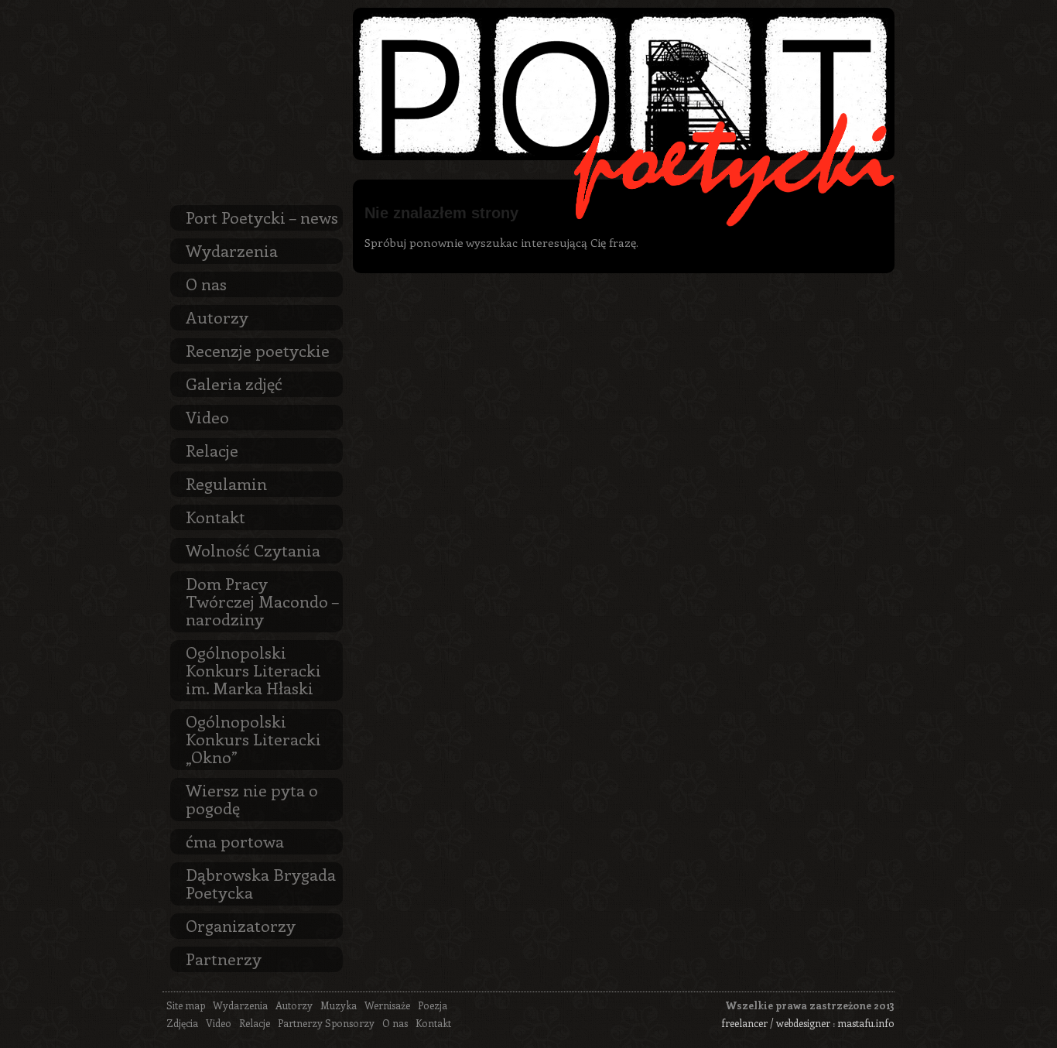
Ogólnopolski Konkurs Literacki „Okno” (253, 738)
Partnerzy (224, 958)
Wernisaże (387, 1005)
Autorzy (217, 316)
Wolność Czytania (253, 549)
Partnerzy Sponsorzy (326, 1022)
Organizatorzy (241, 925)
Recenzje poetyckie (258, 350)
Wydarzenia (232, 250)
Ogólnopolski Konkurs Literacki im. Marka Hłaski (253, 669)
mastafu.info (866, 1022)
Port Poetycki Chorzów (624, 84)
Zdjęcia (182, 1022)
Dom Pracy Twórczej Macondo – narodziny (262, 600)
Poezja (432, 1005)
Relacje (212, 450)
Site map (185, 1005)
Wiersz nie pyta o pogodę (252, 798)
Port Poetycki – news (262, 217)
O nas (206, 283)
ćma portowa (235, 840)
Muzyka (338, 1005)
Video (207, 416)
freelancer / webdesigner (775, 1022)
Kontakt (215, 516)
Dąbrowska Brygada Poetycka (261, 882)
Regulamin (226, 483)
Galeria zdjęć (234, 383)
